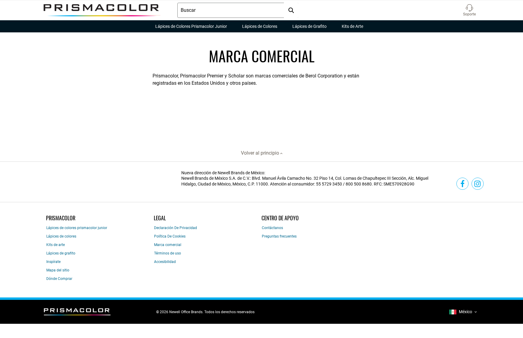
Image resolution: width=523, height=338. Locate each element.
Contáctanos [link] (272, 228)
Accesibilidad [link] (165, 262)
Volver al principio (260, 153)
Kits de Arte (352, 26)
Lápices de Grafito (309, 26)
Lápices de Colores (259, 26)
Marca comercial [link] (167, 245)
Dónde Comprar (59, 279)
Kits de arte (55, 245)
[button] (469, 10)
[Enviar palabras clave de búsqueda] (291, 10)
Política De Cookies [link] (170, 236)
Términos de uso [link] (167, 253)
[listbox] (463, 311)
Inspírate (53, 262)
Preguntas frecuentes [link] (279, 236)
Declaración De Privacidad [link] (175, 228)
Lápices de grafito (60, 253)
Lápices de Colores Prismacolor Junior (191, 26)
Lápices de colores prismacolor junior (76, 228)
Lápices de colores (61, 236)
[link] (462, 184)
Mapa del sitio (57, 270)
